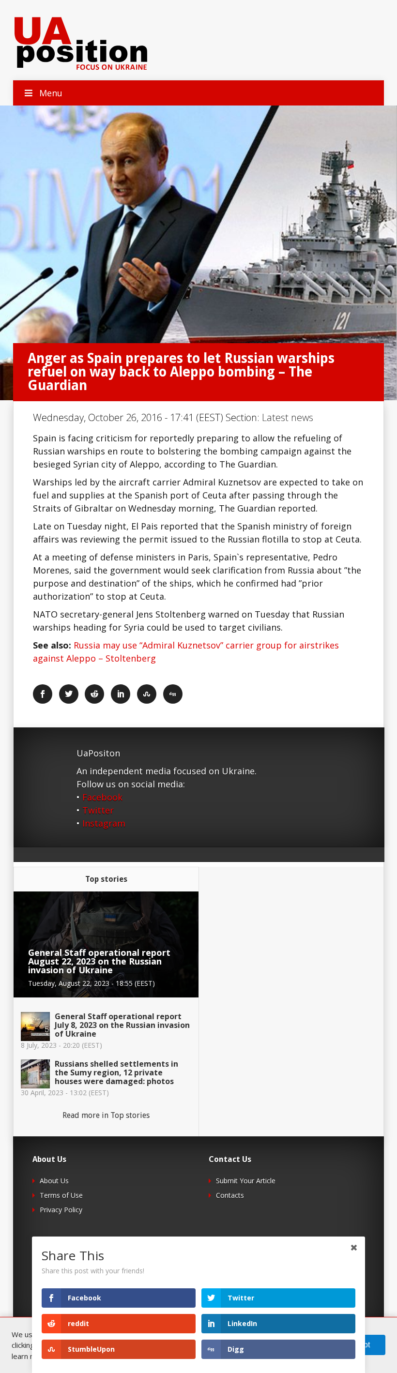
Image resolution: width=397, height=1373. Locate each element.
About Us (54, 1180)
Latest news (287, 417)
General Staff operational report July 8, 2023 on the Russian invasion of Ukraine (122, 1025)
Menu (50, 93)
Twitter (98, 810)
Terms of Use (61, 1195)
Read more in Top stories (106, 1115)
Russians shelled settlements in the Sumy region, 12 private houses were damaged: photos (116, 1072)
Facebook (102, 797)
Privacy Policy (61, 1209)
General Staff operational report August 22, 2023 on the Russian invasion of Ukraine (99, 961)
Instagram (103, 823)
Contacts (230, 1195)
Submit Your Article (245, 1180)
